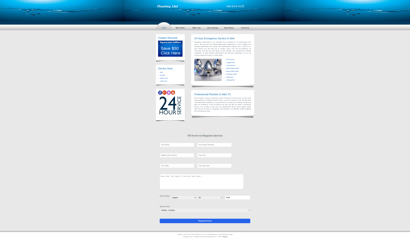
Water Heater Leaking (232, 68)
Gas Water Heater (231, 74)
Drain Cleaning (212, 28)
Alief (161, 72)
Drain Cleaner (230, 59)
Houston (162, 75)
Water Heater (180, 28)
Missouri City (164, 78)
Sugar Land (163, 81)
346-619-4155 (235, 6)
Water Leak (197, 28)
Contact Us (245, 28)
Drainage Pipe (230, 80)
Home (164, 28)
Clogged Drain (230, 62)
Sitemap (225, 236)
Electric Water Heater (232, 71)
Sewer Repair (229, 28)
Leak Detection (230, 65)
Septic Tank (229, 77)
